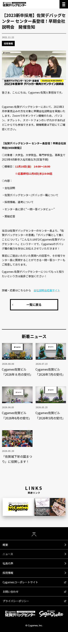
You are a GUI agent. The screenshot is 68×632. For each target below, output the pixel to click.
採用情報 (8, 43)
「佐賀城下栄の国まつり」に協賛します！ (17, 459)
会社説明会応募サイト (47, 290)
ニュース (8, 554)
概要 (5, 545)
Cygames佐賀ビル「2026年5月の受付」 (50, 415)
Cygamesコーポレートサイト (20, 582)
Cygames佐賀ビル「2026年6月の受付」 (17, 415)
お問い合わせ (11, 591)
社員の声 (8, 563)
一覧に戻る (34, 304)
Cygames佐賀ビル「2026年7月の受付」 (50, 372)
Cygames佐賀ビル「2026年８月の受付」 (17, 372)
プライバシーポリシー (16, 601)
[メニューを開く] (64, 4)
